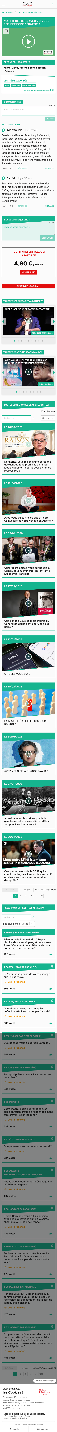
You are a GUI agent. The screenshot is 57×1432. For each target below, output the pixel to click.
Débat (7, 85)
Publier (50, 119)
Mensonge (15, 85)
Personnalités (28, 85)
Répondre (22, 168)
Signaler (49, 168)
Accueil (9, 12)
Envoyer (47, 237)
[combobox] (42, 418)
